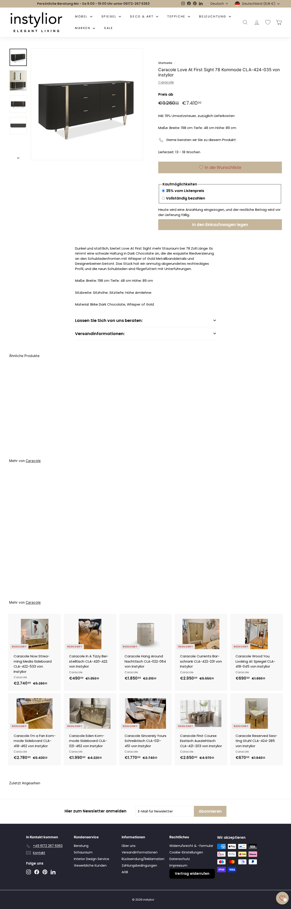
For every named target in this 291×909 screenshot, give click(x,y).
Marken (83, 28)
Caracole (166, 82)
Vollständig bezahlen (185, 198)
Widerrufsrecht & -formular (191, 845)
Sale (108, 28)
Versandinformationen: (100, 333)
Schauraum (83, 852)
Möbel (82, 16)
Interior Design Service (91, 859)
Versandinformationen (140, 852)
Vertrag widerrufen (192, 873)
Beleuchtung (213, 16)
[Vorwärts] (18, 156)
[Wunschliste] (268, 22)
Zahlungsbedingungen (139, 865)
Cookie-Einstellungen (186, 852)
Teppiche (177, 16)
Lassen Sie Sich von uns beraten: (109, 320)
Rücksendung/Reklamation (143, 859)
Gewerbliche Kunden (90, 865)
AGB (125, 872)
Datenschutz (179, 859)
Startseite (165, 63)
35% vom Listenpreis (185, 190)
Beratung (81, 845)
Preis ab (165, 94)
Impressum (178, 865)
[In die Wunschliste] (58, 636)
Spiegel (109, 16)
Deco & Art (142, 16)
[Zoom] (87, 104)
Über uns (128, 845)
